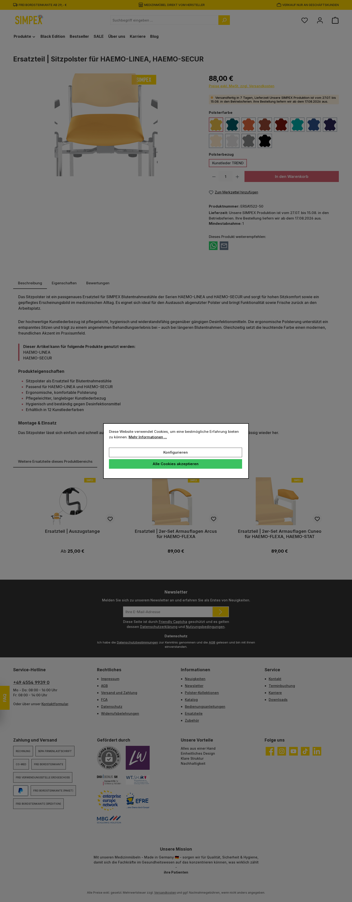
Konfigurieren (175, 452)
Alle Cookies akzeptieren (176, 464)
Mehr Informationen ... (148, 437)
